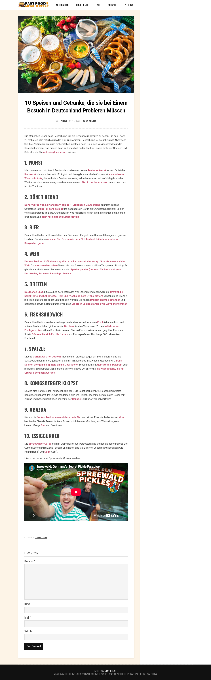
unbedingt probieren (55, 152)
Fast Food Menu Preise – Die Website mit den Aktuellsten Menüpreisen (33, 5)
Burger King (82, 5)
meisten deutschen (46, 265)
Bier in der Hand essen (95, 182)
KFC (98, 5)
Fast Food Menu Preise (105, 670)
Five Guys (128, 5)
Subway (112, 5)
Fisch (100, 322)
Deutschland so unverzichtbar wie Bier (59, 417)
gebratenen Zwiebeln (109, 364)
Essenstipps (41, 537)
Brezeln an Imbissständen (105, 299)
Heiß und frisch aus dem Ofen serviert (80, 296)
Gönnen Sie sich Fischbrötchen (50, 334)
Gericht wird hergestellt (47, 356)
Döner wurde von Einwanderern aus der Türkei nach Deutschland (62, 204)
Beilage (76, 399)
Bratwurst (30, 174)
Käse (121, 417)
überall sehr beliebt (51, 208)
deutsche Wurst (96, 170)
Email (27, 617)
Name (27, 604)
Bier (43, 425)
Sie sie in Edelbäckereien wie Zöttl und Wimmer (99, 303)
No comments (89, 120)
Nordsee (69, 326)
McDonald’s (62, 5)
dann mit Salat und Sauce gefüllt (60, 216)
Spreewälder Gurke (40, 443)
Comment (29, 561)
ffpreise (63, 120)
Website (28, 631)
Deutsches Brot (33, 292)
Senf (47, 451)
